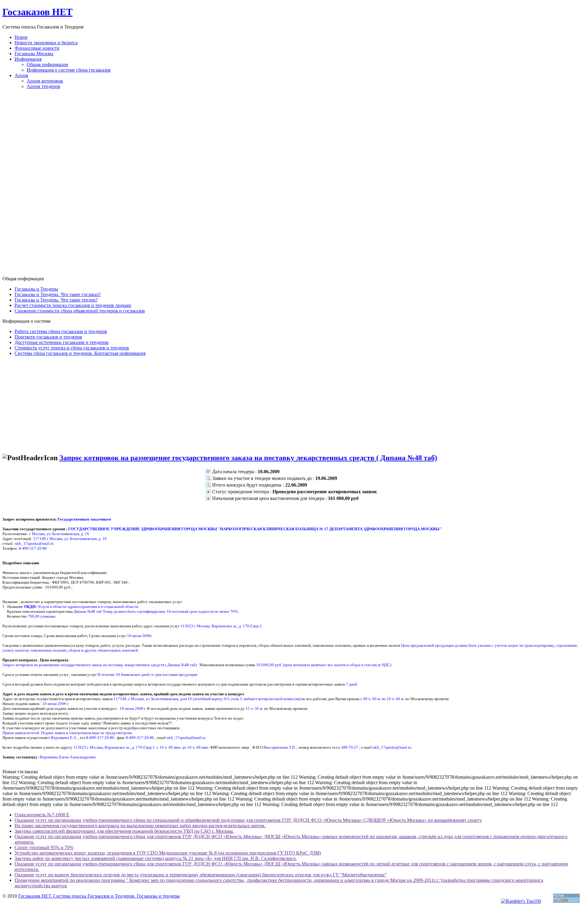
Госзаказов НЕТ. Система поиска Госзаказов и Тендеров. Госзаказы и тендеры (99, 896)
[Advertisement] (291, 185)
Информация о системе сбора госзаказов (69, 70)
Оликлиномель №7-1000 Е (42, 814)
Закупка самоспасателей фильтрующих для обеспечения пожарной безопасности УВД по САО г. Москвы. (124, 831)
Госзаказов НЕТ (37, 11)
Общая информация (47, 64)
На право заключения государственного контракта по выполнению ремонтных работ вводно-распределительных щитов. (140, 825)
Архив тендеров (43, 86)
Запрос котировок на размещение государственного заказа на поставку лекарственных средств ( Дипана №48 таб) (248, 458)
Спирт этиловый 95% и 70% (44, 847)
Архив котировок (45, 80)
